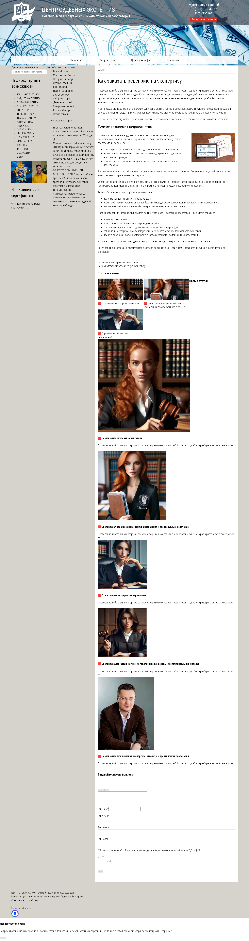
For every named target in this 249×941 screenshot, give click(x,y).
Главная (76, 60)
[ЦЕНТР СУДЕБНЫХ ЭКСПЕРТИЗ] (23, 20)
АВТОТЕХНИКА (25, 121)
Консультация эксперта (59, 120)
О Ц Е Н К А (23, 125)
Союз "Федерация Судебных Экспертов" (62, 896)
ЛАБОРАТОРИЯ (25, 141)
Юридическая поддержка (24, 67)
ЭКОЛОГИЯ (23, 144)
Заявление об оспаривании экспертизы (118, 262)
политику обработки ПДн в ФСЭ (183, 850)
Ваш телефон (104, 827)
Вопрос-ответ (108, 60)
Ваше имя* (103, 815)
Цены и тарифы (140, 60)
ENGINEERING (24, 110)
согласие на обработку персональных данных (130, 850)
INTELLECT (22, 148)
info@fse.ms (203, 13)
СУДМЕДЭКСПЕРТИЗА (29, 98)
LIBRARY (101, 70)
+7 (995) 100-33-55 (203, 9)
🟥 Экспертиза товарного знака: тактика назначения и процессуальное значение (165, 305)
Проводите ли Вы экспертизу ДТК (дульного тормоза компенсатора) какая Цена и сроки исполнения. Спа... (73, 147)
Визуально (101, 790)
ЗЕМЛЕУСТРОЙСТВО (27, 106)
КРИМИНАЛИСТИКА (28, 94)
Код (106, 790)
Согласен (3, 938)
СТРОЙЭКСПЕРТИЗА (28, 102)
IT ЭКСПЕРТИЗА (25, 113)
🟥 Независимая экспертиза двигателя (118, 303)
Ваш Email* (103, 808)
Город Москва (60, 71)
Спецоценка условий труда (25, 900)
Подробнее (166, 931)
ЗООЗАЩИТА (23, 152)
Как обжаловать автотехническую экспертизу (121, 265)
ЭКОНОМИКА (24, 129)
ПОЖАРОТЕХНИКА (26, 117)
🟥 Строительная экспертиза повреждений (113, 335)
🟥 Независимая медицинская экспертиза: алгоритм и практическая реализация (143, 756)
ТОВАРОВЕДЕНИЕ (26, 137)
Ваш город (103, 838)
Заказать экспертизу (204, 19)
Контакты (173, 60)
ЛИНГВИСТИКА (25, 133)
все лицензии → (19, 207)
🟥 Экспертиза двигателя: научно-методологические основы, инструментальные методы (148, 663)
